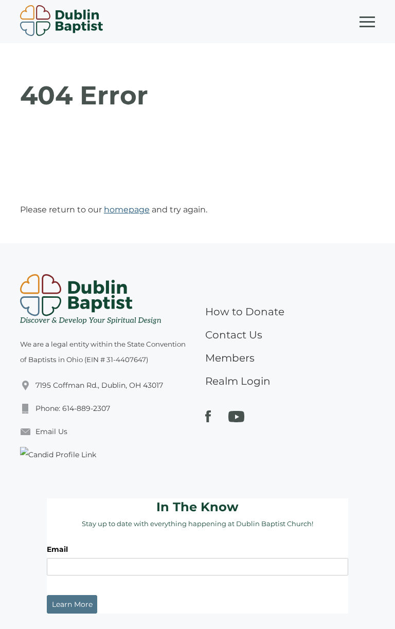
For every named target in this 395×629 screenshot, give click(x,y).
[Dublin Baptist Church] (90, 299)
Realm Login (238, 381)
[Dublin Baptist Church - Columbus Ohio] (61, 21)
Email (57, 549)
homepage (127, 209)
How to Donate (244, 311)
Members (230, 358)
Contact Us (233, 335)
